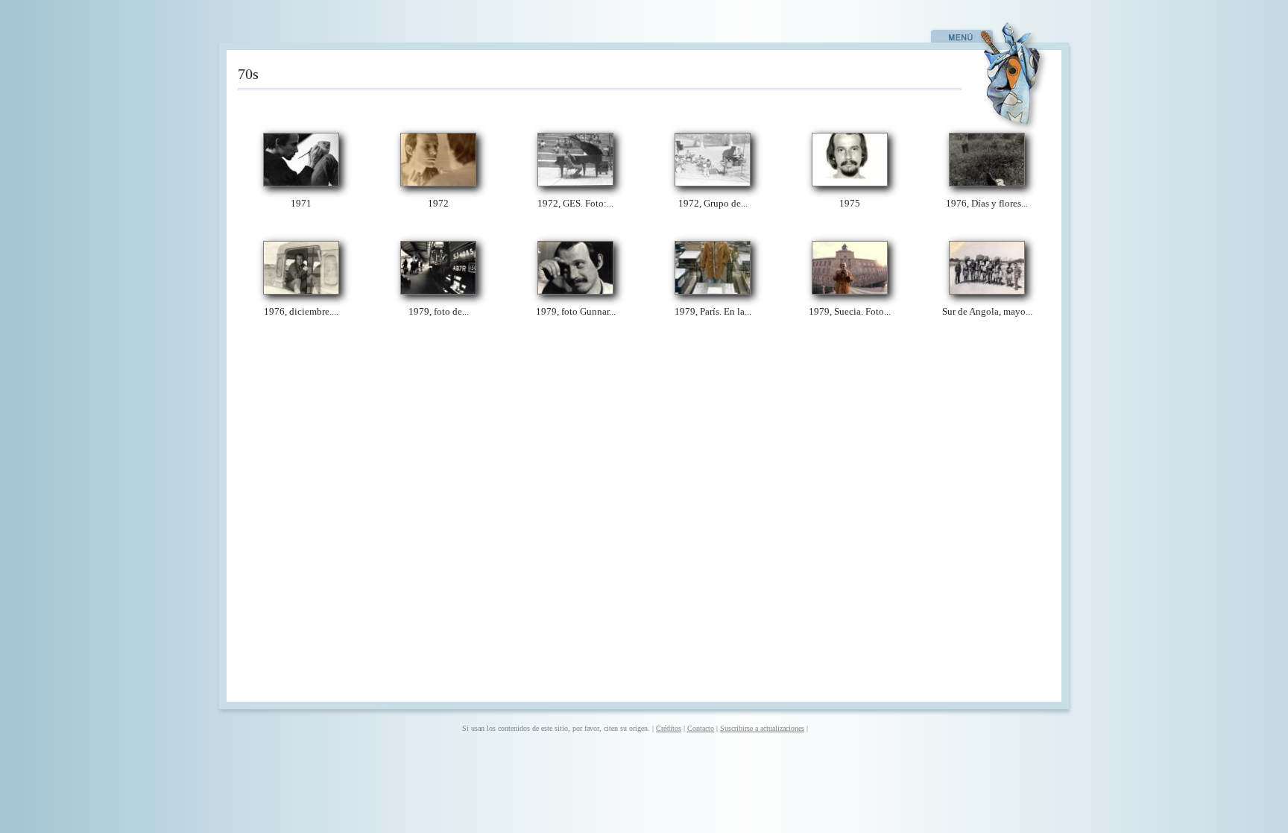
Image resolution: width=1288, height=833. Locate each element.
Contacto (700, 728)
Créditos (668, 728)
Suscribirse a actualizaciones (762, 728)
